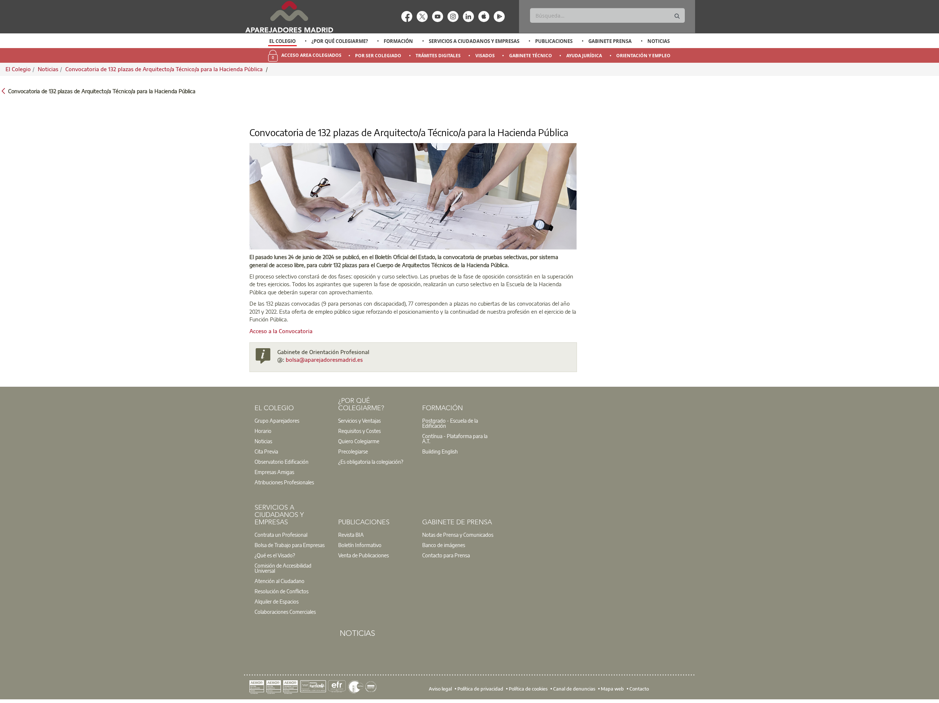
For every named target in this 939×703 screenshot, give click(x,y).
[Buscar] (677, 16)
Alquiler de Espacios (277, 601)
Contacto (639, 688)
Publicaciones (554, 41)
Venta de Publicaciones (363, 555)
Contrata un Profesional (281, 534)
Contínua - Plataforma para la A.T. (454, 438)
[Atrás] (3, 90)
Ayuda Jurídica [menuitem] (584, 55)
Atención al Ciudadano (279, 581)
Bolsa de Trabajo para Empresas (290, 545)
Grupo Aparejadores (277, 420)
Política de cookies (528, 688)
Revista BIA (351, 534)
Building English (440, 451)
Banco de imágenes (443, 545)
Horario (263, 430)
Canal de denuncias (574, 688)
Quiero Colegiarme (358, 441)
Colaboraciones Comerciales (285, 611)
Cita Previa (266, 451)
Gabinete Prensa (610, 41)
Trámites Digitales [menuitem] (438, 55)
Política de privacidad (480, 688)
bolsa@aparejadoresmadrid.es (324, 359)
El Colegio (282, 41)
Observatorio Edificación (281, 461)
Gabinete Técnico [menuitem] (530, 55)
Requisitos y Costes (359, 430)
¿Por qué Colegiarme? (339, 41)
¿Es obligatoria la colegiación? (370, 461)
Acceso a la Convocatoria (281, 331)
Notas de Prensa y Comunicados (457, 534)
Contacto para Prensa (446, 555)
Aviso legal (440, 688)
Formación (398, 41)
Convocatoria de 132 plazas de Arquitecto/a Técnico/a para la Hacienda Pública (164, 69)
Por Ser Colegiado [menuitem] (378, 55)
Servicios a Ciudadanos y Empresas (474, 41)
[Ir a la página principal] (289, 16)
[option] (282, 41)
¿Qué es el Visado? (275, 555)
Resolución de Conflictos (281, 591)
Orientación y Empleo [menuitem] (643, 55)
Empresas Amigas (274, 472)
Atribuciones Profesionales (284, 482)
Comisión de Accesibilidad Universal (283, 568)
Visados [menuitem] (485, 55)
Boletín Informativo (359, 545)
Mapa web (612, 688)
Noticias (658, 41)
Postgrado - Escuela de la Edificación (450, 423)
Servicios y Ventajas (359, 420)
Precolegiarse (353, 451)
